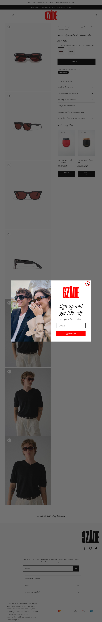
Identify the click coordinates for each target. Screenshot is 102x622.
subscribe (71, 333)
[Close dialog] (88, 284)
